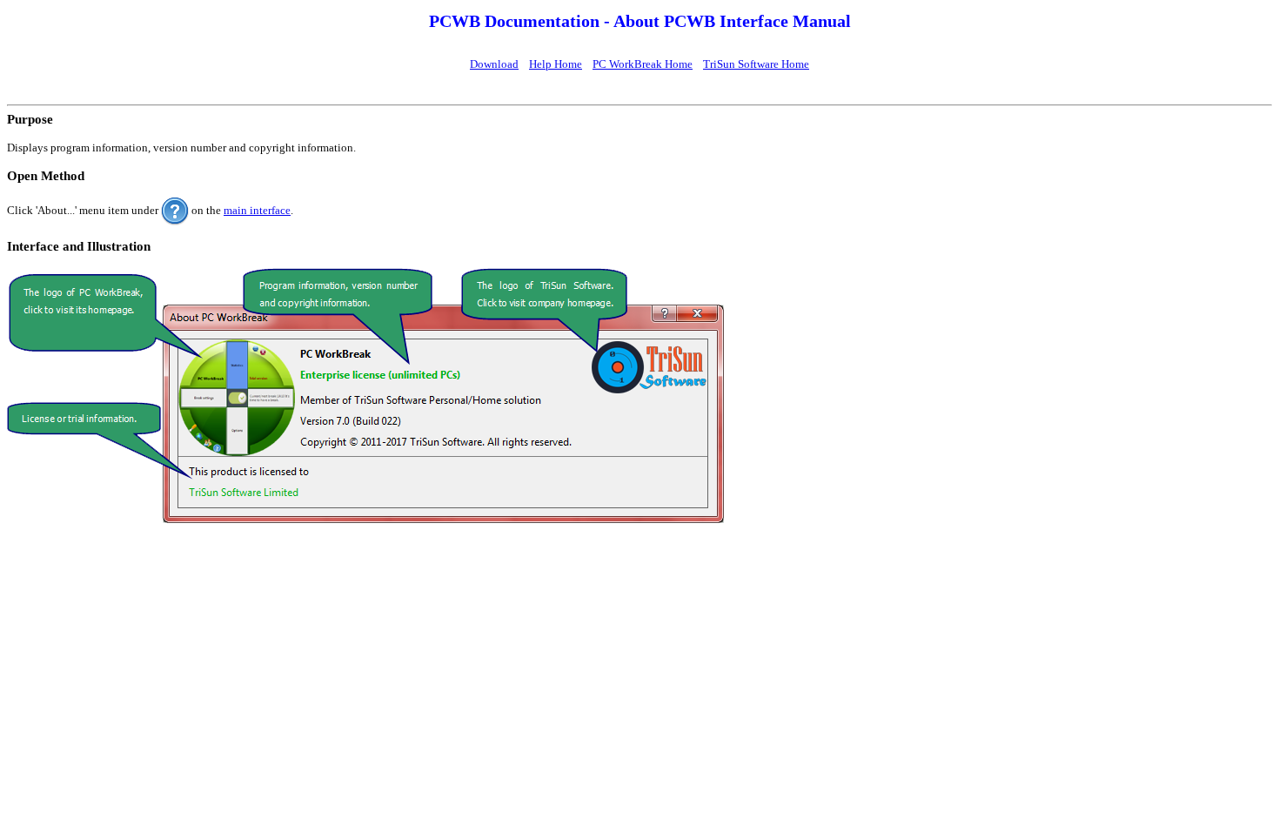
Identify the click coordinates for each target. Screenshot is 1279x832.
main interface (257, 210)
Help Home (555, 63)
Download (494, 63)
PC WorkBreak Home (643, 63)
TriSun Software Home (756, 63)
